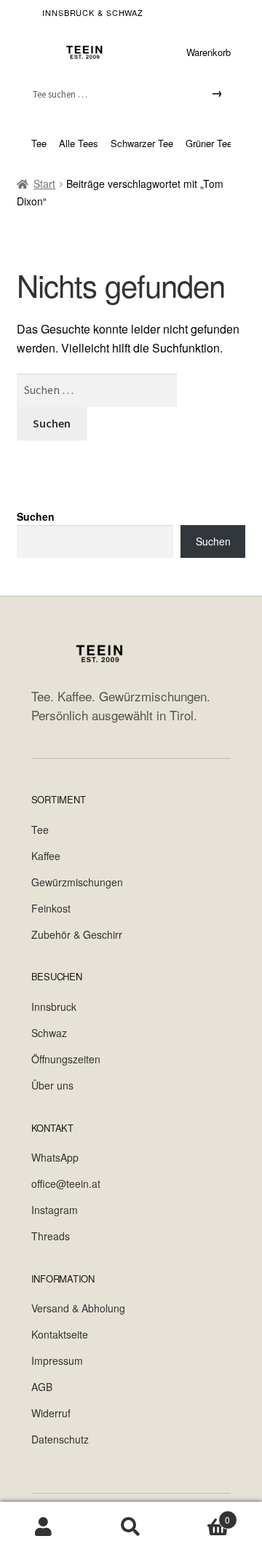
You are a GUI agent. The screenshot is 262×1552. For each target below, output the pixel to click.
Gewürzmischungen (77, 882)
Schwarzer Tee (142, 143)
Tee (39, 143)
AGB (41, 1386)
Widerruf (51, 1413)
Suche (131, 1527)
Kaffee (45, 855)
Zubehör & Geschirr (76, 934)
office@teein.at (65, 1183)
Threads (50, 1236)
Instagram (54, 1209)
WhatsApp (55, 1157)
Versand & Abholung (78, 1308)
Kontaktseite (59, 1334)
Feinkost (51, 908)
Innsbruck (53, 1006)
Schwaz (49, 1032)
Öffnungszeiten (65, 1059)
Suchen (36, 516)
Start (44, 183)
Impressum (57, 1360)
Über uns (52, 1085)
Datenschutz (60, 1439)
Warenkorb (208, 52)
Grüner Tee (209, 143)
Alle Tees (78, 143)
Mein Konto (43, 1527)
